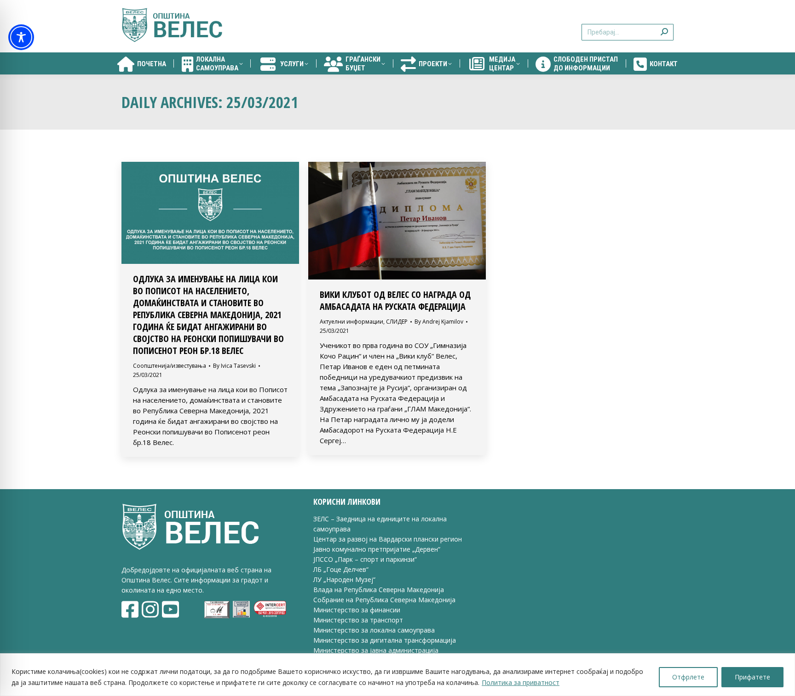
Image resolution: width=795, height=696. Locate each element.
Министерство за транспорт (359, 620)
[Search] (664, 26)
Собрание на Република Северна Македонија (384, 599)
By (234, 366)
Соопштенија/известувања (169, 366)
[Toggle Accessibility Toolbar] (21, 37)
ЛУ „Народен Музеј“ (344, 579)
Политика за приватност (520, 682)
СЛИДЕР (397, 321)
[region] (397, 674)
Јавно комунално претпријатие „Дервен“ (376, 549)
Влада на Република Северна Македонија (378, 589)
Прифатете (752, 677)
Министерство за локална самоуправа (374, 630)
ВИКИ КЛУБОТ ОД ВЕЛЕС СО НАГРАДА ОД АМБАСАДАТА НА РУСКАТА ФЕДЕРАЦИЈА (395, 300)
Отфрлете (688, 677)
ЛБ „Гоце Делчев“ (341, 569)
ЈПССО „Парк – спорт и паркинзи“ (365, 559)
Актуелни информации (351, 321)
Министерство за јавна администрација (375, 650)
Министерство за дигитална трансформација (384, 640)
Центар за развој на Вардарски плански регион (387, 539)
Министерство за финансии (356, 609)
